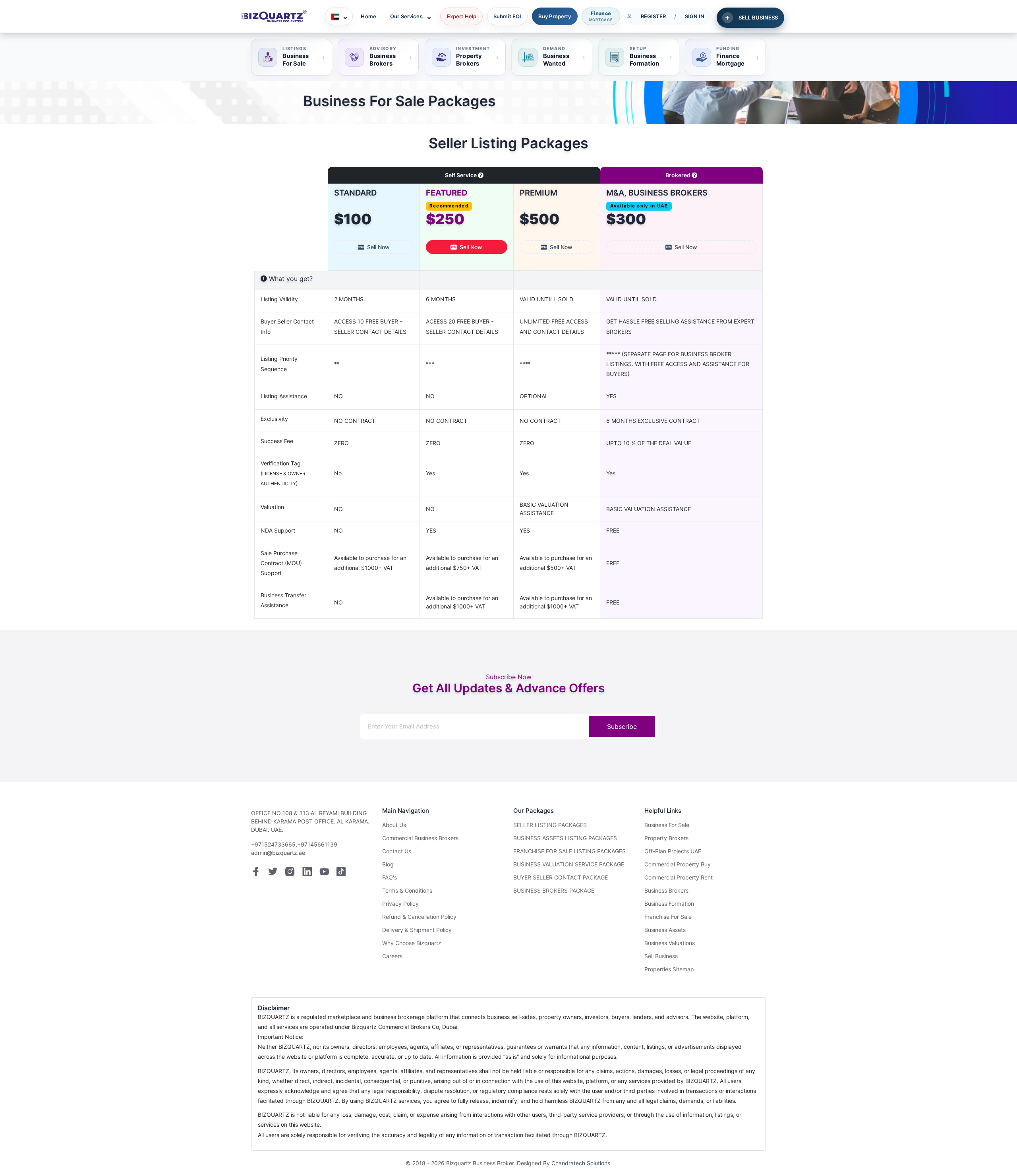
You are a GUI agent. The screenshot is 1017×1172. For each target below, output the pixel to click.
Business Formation (669, 903)
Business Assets (665, 929)
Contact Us (396, 851)
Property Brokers (666, 838)
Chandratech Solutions (580, 1163)
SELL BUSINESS (758, 17)
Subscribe (622, 726)
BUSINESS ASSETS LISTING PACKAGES (565, 838)
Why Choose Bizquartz (411, 943)
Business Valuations (669, 943)
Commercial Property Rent (678, 877)
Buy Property (554, 16)
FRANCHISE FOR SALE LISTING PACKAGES (569, 851)
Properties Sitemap (669, 969)
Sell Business (661, 956)
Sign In (695, 16)
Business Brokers (666, 890)
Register (653, 16)
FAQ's (389, 877)
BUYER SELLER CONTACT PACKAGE (560, 877)
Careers (392, 956)
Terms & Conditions (407, 890)
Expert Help (461, 16)
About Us (394, 824)
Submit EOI (507, 16)
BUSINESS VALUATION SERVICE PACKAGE (568, 864)
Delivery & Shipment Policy (417, 929)
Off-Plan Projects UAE (672, 851)
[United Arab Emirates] (339, 16)
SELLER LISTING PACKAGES (550, 824)
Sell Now (378, 247)
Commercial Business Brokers (420, 838)
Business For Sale (666, 824)
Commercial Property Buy (677, 864)
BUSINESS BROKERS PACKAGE (553, 890)
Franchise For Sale (668, 916)
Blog (388, 864)
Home (368, 16)
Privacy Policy (400, 903)
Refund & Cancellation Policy (419, 916)
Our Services (406, 16)
